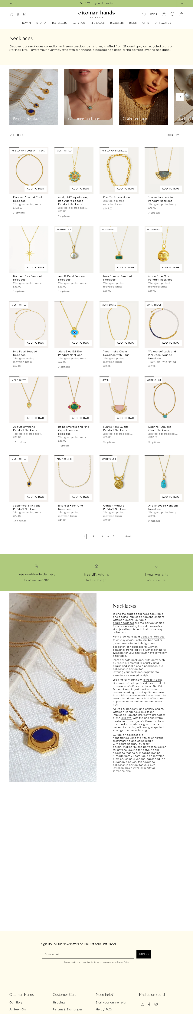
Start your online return (112, 1002)
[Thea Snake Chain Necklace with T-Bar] (119, 324)
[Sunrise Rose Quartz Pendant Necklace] (119, 400)
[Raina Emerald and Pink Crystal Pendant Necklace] (73, 400)
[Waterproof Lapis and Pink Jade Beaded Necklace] (164, 324)
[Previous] (11, 3)
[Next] (182, 3)
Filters (18, 135)
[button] (41, 23)
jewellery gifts (152, 679)
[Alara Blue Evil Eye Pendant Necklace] (73, 324)
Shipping (59, 1002)
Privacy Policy (123, 962)
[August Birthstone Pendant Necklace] (28, 400)
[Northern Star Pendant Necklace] (28, 249)
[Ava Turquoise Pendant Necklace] (164, 478)
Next (180, 97)
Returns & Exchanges (67, 1009)
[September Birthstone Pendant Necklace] (28, 478)
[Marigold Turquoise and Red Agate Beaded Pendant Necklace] (73, 170)
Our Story (15, 1002)
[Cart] (181, 14)
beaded (153, 639)
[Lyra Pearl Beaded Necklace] (28, 324)
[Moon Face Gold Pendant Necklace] (164, 249)
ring (144, 730)
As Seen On (17, 1009)
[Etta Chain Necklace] (119, 170)
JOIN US (144, 953)
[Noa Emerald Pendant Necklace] (119, 249)
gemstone (119, 643)
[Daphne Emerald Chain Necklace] (28, 170)
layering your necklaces (128, 671)
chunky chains (125, 639)
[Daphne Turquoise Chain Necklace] (164, 400)
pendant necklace (153, 636)
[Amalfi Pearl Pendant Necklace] (73, 249)
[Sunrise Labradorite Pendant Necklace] (164, 170)
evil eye (126, 717)
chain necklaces (123, 622)
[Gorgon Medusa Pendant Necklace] (119, 478)
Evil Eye (134, 683)
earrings (118, 730)
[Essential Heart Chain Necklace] (73, 478)
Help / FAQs (104, 1009)
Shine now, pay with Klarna (96, 3)
